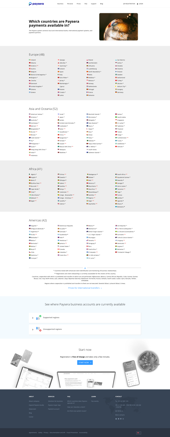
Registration (130, 4)
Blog (101, 4)
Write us (120, 411)
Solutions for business (55, 401)
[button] (85, 318)
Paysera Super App (54, 405)
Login (140, 4)
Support (93, 4)
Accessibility (83, 432)
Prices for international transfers (84, 288)
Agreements (33, 432)
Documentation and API (57, 432)
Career (31, 417)
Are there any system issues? (76, 411)
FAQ (86, 4)
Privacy (46, 432)
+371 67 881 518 (122, 401)
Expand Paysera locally (36, 405)
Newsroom (32, 409)
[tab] (85, 318)
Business (60, 4)
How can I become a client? (76, 407)
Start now (84, 362)
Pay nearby (95, 401)
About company (34, 401)
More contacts (120, 415)
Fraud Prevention (72, 432)
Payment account (53, 409)
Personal (70, 4)
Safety (40, 432)
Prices (79, 4)
